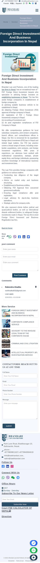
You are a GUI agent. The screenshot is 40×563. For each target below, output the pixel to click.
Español (19, 3)
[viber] (27, 3)
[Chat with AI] (33, 557)
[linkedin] (24, 237)
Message (6, 399)
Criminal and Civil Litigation (25, 343)
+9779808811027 (11, 1)
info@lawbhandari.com (29, 1)
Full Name (6, 372)
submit (9, 426)
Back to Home (7, 228)
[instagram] (12, 466)
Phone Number (8, 390)
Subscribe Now (20, 504)
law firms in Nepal (9, 89)
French (6, 3)
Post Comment (20, 275)
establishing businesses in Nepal (15, 97)
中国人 (12, 3)
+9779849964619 (26, 452)
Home (5, 22)
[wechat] (30, 3)
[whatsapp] (24, 3)
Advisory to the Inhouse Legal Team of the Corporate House (24, 333)
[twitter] (28, 237)
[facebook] (19, 237)
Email (4, 381)
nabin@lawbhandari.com (14, 458)
